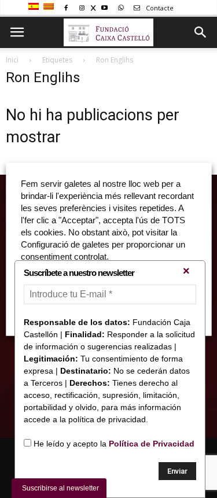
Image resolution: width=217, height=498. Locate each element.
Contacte (159, 7)
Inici (12, 60)
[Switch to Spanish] (35, 6)
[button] (201, 32)
